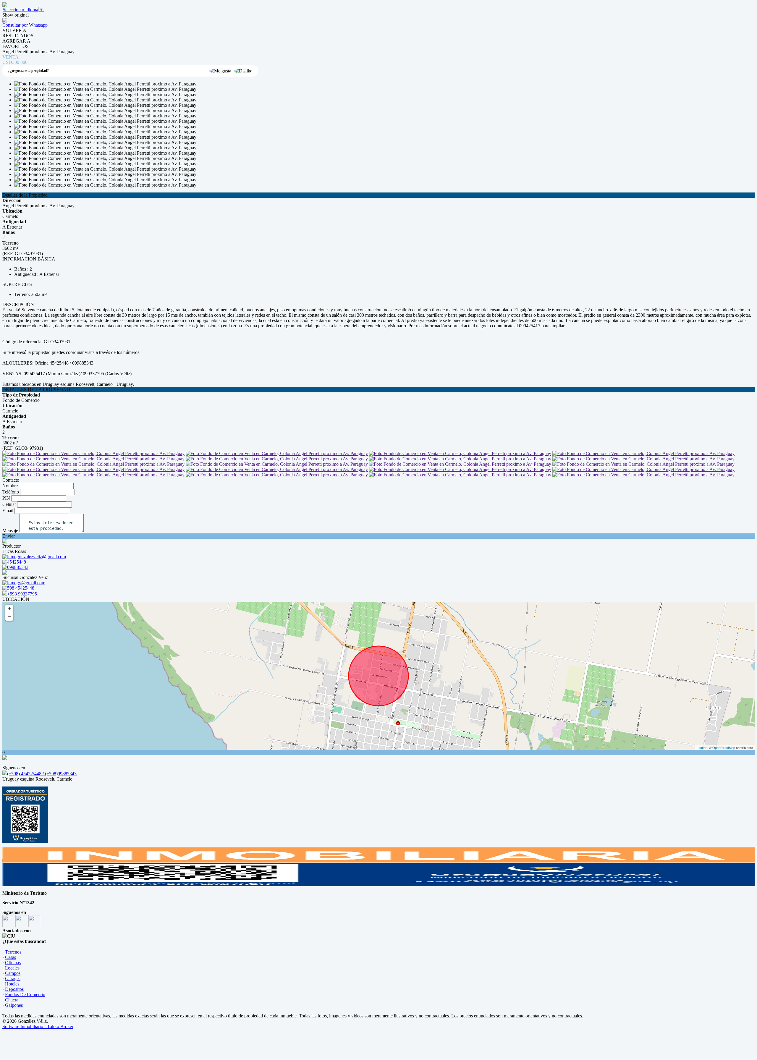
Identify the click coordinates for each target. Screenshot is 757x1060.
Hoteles (12, 983)
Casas (10, 957)
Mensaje (10, 530)
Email (7, 510)
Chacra (11, 999)
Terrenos (13, 951)
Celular (9, 504)
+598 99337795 (22, 593)
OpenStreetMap (723, 747)
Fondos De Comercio (25, 994)
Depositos (14, 989)
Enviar (8, 535)
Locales (12, 967)
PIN (6, 498)
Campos (12, 973)
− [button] (9, 617)
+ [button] (9, 609)
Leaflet (701, 747)
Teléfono (10, 491)
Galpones (14, 1005)
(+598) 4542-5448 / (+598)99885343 (42, 773)
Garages (12, 978)
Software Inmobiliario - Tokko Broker (37, 1026)
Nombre (10, 485)
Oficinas (13, 962)
